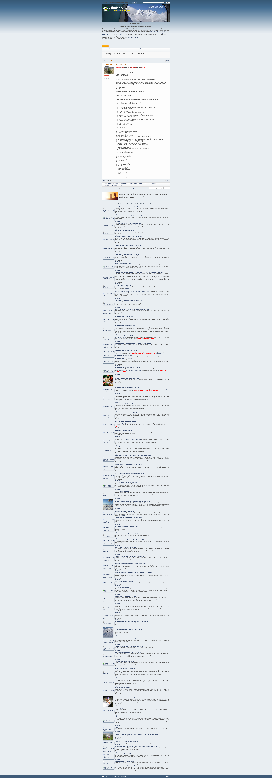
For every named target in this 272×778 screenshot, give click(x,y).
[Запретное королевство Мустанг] (108, 514)
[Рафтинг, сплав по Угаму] (108, 721)
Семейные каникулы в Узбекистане (125, 668)
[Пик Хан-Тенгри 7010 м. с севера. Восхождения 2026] (108, 560)
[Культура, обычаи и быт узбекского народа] (108, 226)
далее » (167, 57)
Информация (135, 188)
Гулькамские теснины (121, 679)
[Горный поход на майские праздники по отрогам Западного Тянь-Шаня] (108, 740)
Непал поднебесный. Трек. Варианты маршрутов (129, 473)
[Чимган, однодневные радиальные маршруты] (108, 250)
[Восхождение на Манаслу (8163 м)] (108, 763)
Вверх (104, 180)
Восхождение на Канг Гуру (121, 337)
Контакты (141, 188)
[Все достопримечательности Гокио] (108, 601)
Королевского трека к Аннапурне (133, 439)
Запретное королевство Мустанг (124, 511)
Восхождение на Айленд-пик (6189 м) (126, 413)
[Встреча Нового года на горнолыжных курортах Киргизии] (108, 509)
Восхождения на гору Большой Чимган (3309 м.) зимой (131, 621)
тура (123, 475)
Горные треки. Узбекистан (122, 687)
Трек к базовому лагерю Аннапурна (125, 421)
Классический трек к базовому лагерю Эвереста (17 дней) (132, 309)
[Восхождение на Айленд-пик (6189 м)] (108, 417)
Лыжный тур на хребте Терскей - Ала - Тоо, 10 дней (130, 207)
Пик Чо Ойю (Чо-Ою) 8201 (159, 33)
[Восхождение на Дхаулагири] (108, 356)
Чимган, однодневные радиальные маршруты (129, 245)
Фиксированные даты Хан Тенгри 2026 (126, 533)
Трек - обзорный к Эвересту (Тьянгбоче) (126, 482)
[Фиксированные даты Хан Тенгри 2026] (108, 536)
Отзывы (117, 188)
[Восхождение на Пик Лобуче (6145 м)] (108, 399)
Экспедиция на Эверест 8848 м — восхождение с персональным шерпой (136, 754)
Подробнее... (118, 214)
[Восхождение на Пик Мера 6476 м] (108, 408)
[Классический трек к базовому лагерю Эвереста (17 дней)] (108, 313)
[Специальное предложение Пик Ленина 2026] (108, 530)
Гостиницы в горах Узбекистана (124, 230)
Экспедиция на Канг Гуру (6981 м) (124, 336)
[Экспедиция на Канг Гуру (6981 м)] (108, 339)
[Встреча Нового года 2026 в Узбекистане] (108, 385)
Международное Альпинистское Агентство (130, 196)
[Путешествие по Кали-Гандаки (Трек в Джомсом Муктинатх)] (108, 460)
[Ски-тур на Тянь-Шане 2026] (108, 267)
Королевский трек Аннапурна (123, 438)
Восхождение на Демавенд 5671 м (125, 325)
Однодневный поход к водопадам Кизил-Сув (128, 300)
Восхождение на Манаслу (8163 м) (125, 761)
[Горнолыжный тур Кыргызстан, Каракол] (108, 258)
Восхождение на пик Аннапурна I (125, 766)
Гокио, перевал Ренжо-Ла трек (124, 290)
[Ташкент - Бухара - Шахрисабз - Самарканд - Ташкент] (108, 220)
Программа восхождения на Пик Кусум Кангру (130, 370)
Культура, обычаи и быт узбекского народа (128, 223)
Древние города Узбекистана (123, 285)
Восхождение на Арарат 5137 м (124, 316)
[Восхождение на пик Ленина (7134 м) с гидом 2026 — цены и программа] (108, 544)
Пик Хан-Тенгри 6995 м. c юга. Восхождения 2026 (129, 646)
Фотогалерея (127, 188)
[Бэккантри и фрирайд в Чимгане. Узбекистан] (108, 642)
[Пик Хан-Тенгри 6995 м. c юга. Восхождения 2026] (108, 649)
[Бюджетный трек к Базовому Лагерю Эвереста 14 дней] (108, 568)
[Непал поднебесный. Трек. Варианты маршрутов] (108, 478)
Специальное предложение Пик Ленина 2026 (128, 526)
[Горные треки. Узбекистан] (108, 692)
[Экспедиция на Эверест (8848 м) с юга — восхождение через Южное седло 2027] (108, 751)
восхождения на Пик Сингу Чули (161, 389)
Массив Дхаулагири (127, 33)
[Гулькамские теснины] (108, 682)
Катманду (155, 193)
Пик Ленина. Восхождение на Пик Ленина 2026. (129, 517)
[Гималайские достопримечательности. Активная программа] (108, 577)
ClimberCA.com (106, 188)
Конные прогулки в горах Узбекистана (126, 708)
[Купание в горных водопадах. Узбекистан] (108, 706)
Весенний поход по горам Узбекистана (126, 741)
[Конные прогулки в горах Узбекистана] (108, 712)
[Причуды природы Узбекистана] (108, 664)
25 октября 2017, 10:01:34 (121, 64)
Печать (167, 60)
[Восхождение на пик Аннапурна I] (108, 768)
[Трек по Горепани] (107, 450)
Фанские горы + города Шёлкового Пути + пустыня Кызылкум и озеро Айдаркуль (139, 272)
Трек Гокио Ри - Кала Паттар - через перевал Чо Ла (129, 614)
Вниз (104, 60)
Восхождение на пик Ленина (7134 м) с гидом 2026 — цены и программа (136, 540)
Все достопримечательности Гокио (125, 596)
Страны (122, 188)
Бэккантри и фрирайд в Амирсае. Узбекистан (128, 629)
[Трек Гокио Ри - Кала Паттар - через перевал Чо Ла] (108, 618)
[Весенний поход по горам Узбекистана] (108, 743)
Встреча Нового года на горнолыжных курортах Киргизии (132, 501)
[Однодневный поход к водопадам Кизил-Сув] (108, 304)
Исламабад (149, 193)
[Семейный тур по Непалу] (108, 609)
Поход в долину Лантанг (122, 491)
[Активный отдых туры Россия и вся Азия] (104, 80)
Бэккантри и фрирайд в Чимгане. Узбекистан (128, 638)
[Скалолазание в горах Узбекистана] (108, 551)
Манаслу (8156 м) (117, 33)
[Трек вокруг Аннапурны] (108, 591)
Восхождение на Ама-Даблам (123, 358)
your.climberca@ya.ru (133, 37)
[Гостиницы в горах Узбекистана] (108, 233)
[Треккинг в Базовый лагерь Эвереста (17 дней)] (108, 469)
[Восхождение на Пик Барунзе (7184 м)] (108, 352)
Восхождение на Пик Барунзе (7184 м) (126, 350)
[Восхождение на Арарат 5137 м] (108, 321)
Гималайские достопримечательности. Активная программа (133, 572)
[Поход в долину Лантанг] (108, 495)
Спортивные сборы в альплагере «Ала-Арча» (128, 652)
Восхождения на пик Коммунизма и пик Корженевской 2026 (133, 343)
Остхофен (163, 193)
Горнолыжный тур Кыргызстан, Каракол (127, 254)
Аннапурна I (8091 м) (107, 33)
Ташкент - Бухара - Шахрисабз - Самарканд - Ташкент (130, 216)
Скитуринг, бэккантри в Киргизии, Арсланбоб (128, 236)
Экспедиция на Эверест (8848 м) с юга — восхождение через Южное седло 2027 (138, 746)
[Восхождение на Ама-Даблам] (108, 362)
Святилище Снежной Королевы (124, 430)
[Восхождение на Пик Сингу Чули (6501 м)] (108, 391)
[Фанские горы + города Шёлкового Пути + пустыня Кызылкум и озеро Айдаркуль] (108, 280)
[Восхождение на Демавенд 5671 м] (108, 330)
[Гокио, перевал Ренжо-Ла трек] (108, 295)
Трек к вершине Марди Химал (124, 581)
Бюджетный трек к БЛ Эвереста (122, 565)
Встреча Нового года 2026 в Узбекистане (127, 378)
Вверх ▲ (168, 776)
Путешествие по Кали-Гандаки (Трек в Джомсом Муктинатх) (133, 455)
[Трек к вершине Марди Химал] (108, 584)
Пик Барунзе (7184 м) (120, 352)
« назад (162, 57)
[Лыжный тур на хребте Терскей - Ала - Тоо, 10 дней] (108, 212)
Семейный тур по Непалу (122, 605)
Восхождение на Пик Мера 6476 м (125, 404)
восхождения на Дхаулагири (126, 356)
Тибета (120, 34)
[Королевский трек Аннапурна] (108, 442)
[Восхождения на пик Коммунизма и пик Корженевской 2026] (108, 347)
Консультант (108, 64)
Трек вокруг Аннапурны (122, 587)
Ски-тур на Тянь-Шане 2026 (123, 263)
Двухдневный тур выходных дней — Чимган (128, 727)
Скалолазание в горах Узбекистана (125, 547)
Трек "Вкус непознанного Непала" (122, 582)
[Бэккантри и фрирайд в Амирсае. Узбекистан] (108, 637)
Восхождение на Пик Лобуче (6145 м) (126, 395)
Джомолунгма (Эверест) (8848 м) (157, 31)
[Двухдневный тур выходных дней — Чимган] (108, 730)
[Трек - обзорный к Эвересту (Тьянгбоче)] (108, 486)
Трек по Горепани (120, 447)
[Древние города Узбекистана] (108, 287)
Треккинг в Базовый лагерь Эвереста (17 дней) (128, 464)
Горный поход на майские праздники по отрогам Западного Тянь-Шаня (136, 734)
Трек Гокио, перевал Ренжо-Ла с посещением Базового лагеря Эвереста (132, 291)
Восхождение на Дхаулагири (123, 355)
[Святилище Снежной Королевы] (108, 434)
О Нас (112, 188)
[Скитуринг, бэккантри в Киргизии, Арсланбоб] (108, 241)
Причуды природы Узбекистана (124, 661)
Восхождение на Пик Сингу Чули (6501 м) (127, 387)
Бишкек (140, 193)
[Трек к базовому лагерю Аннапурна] (108, 426)
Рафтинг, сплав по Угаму (122, 717)
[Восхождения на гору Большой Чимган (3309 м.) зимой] (108, 625)
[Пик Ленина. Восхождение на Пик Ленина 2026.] (108, 522)
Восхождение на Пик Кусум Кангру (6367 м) (127, 367)
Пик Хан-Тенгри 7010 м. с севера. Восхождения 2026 (130, 556)
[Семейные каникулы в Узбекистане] (108, 673)
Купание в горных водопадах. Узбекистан (127, 698)
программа (119, 574)
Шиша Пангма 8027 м (107, 34)
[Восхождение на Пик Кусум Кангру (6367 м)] (108, 371)
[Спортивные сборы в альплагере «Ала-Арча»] (108, 656)
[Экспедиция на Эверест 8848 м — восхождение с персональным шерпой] (108, 758)
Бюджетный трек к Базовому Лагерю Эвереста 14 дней (131, 563)
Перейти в (146, 188)
